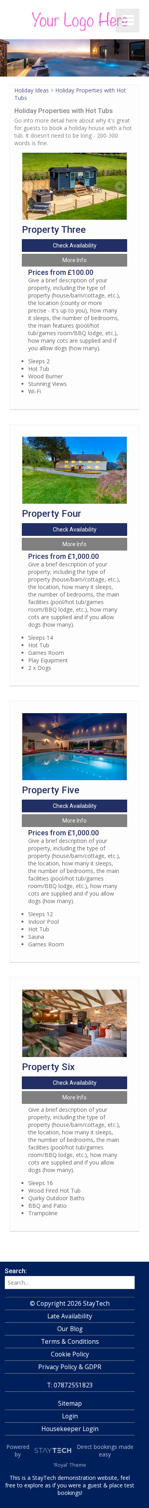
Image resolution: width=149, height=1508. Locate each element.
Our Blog (70, 1329)
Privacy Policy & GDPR (69, 1367)
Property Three (54, 229)
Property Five (50, 790)
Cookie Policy (70, 1354)
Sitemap (70, 1403)
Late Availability (69, 1316)
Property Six (48, 1066)
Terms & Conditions (70, 1341)
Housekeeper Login (70, 1429)
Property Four (51, 513)
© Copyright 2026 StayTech (70, 1303)
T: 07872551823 (70, 1385)
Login (70, 1416)
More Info (74, 260)
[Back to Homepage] (70, 22)
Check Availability (75, 245)
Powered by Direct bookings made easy (70, 1450)
